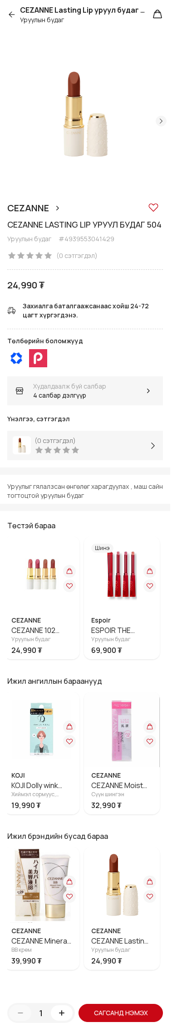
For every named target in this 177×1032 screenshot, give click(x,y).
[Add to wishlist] (153, 207)
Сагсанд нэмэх (121, 1012)
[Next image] (161, 121)
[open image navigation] (85, 114)
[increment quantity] (61, 1013)
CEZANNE (28, 208)
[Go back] (13, 14)
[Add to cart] (73, 571)
